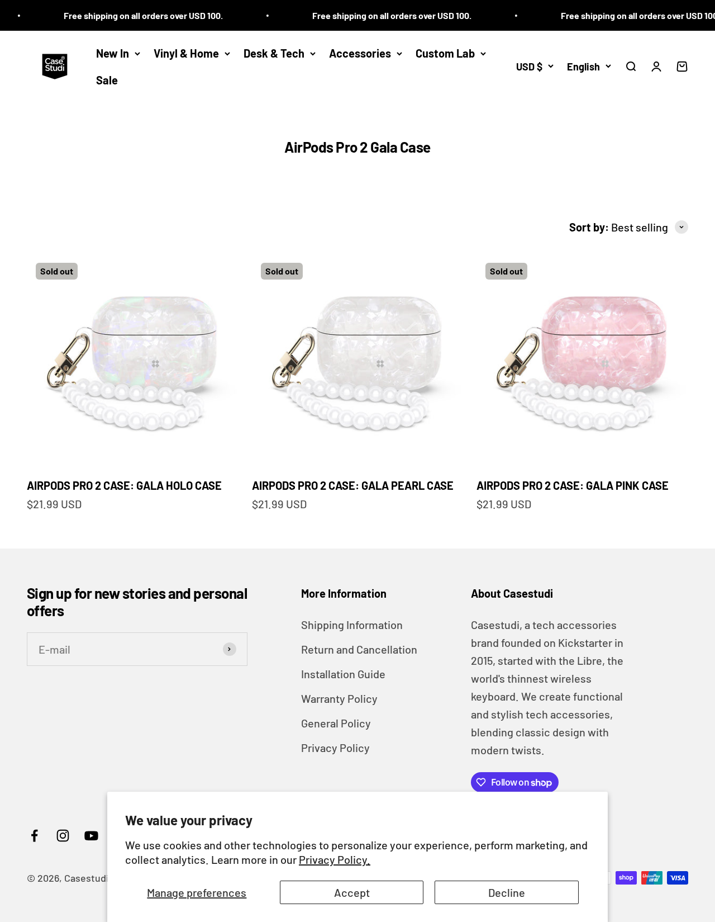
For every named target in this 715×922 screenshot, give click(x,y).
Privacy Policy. (334, 859)
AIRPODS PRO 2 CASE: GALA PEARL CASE (353, 485)
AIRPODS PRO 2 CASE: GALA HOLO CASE (124, 485)
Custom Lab (445, 53)
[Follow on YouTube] (91, 835)
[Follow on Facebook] (34, 835)
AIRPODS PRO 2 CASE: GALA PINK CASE (572, 485)
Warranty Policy (339, 698)
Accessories (360, 53)
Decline (506, 892)
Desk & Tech (274, 53)
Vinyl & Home (186, 53)
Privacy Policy (335, 747)
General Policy (336, 723)
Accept (352, 892)
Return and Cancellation (359, 649)
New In (112, 53)
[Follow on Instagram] (62, 835)
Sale (107, 80)
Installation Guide (343, 673)
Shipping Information (352, 624)
